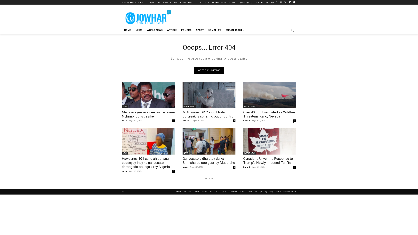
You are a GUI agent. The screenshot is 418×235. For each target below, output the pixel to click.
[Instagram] (281, 2)
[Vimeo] (290, 2)
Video (242, 191)
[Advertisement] (233, 16)
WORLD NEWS (189, 107)
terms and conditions (286, 191)
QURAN (233, 191)
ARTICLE (187, 191)
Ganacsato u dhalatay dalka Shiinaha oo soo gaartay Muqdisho (209, 161)
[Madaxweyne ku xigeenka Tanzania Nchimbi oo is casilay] (148, 95)
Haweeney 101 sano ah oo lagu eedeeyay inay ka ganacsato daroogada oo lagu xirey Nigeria (146, 163)
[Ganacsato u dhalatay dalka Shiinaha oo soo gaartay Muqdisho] (209, 141)
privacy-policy (266, 191)
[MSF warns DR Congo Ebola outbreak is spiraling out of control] (209, 95)
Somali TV (252, 191)
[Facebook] (276, 2)
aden (124, 120)
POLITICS (214, 191)
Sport (224, 191)
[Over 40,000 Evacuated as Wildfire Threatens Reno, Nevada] (269, 95)
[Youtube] (294, 2)
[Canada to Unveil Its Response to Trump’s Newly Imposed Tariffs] (269, 141)
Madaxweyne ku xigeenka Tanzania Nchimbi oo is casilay (148, 114)
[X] (285, 2)
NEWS (125, 107)
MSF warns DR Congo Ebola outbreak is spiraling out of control (208, 114)
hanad (186, 120)
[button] (292, 30)
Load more (208, 178)
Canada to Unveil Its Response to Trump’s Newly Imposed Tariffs (268, 161)
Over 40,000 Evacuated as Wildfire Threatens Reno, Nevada (269, 114)
